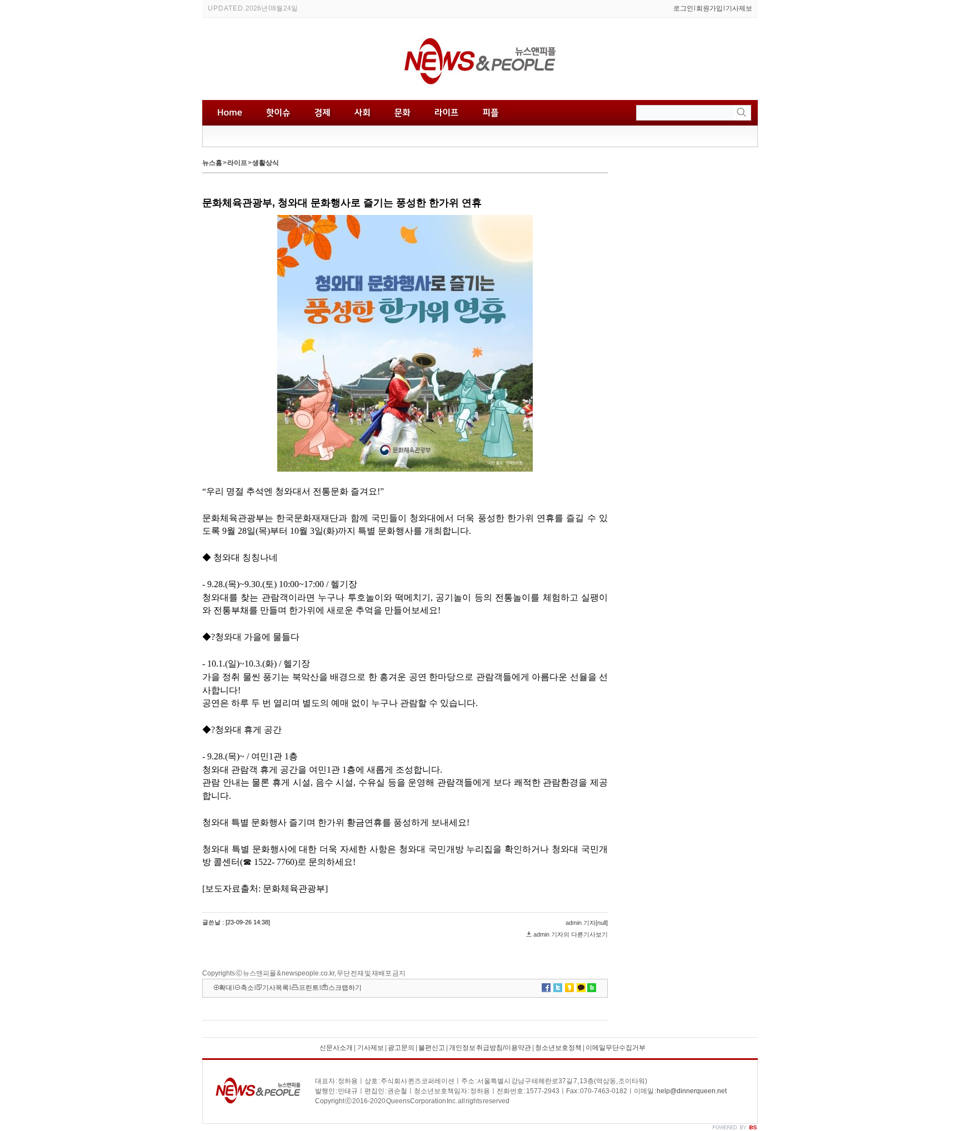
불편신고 (431, 1048)
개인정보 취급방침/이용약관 (490, 1048)
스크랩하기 (345, 988)
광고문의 (400, 1048)
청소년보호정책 (558, 1048)
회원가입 (709, 8)
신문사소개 (336, 1048)
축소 (247, 988)
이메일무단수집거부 (616, 1048)
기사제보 (739, 8)
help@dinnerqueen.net (692, 1091)
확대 (225, 988)
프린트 (309, 988)
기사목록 (275, 988)
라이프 (237, 163)
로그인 (683, 8)
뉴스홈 (212, 163)
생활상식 (265, 163)
